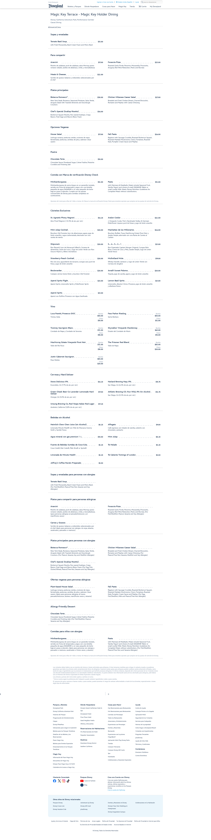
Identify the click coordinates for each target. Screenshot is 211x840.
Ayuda (137, 2)
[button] (142, 6)
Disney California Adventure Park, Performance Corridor (72, 20)
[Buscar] (142, 2)
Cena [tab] (58, 27)
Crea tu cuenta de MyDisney (116, 790)
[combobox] (152, 2)
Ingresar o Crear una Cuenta (105, 2)
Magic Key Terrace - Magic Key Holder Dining (84, 14)
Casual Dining (56, 22)
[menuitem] (116, 2)
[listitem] (105, 40)
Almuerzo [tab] (52, 27)
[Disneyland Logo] (55, 6)
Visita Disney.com (53, 2)
